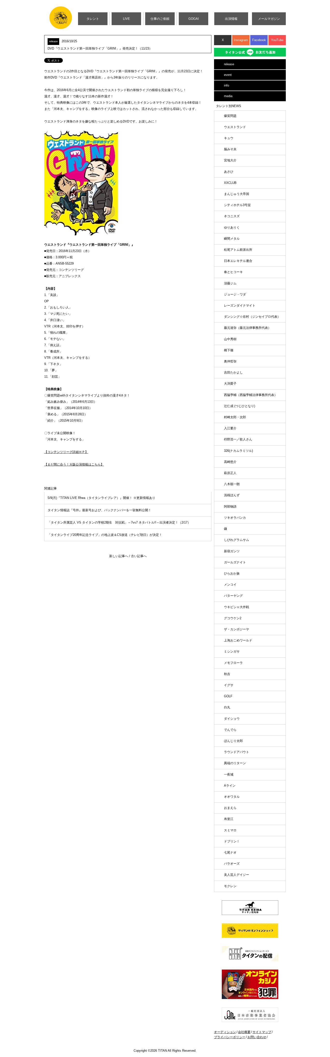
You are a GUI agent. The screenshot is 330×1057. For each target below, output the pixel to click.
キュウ (228, 138)
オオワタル (232, 796)
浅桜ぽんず (232, 495)
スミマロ (230, 830)
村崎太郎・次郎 (235, 417)
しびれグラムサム (236, 540)
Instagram (241, 40)
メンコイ (230, 584)
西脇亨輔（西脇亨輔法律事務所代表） (250, 395)
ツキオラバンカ (235, 517)
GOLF (228, 696)
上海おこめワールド (238, 640)
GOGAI (193, 19)
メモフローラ (233, 663)
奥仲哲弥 (230, 361)
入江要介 (230, 428)
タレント (92, 19)
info (226, 85)
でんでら (230, 730)
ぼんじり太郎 (233, 741)
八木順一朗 (232, 484)
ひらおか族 (232, 573)
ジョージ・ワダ (235, 294)
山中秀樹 (230, 339)
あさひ (228, 171)
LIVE (126, 19)
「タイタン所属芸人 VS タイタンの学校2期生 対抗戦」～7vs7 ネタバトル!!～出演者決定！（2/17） (119, 522)
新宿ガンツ (232, 551)
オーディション (225, 1032)
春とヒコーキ (233, 272)
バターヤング (233, 595)
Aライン (230, 785)
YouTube (277, 40)
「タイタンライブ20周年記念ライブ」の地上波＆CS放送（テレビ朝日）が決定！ (105, 535)
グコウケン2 (232, 618)
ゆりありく (232, 227)
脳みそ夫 (230, 149)
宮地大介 (230, 160)
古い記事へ (139, 556)
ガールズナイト (235, 562)
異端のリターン (235, 763)
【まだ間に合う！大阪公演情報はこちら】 (74, 464)
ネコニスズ (232, 216)
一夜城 (228, 774)
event (228, 75)
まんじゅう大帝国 (236, 194)
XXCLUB (230, 183)
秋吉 (227, 674)
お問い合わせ (256, 1037)
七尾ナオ (230, 852)
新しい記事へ (118, 556)
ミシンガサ (232, 651)
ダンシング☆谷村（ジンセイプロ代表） (252, 316)
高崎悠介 (230, 462)
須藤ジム (230, 283)
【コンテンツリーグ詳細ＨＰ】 (66, 452)
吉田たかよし (233, 372)
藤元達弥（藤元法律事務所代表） (247, 328)
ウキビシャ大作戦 (236, 607)
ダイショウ (232, 718)
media (228, 96)
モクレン (230, 886)
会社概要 (244, 1032)
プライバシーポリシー (229, 1037)
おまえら (230, 808)
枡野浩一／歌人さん (238, 439)
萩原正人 (230, 473)
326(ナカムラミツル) (238, 451)
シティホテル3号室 (237, 205)
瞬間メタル (232, 238)
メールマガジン (269, 19)
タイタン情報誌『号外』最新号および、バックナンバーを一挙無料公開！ (99, 510)
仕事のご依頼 (160, 19)
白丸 (227, 707)
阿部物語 (230, 506)
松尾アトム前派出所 (238, 250)
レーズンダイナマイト (239, 305)
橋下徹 (228, 350)
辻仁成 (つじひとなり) (239, 406)
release (229, 64)
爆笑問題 (230, 116)
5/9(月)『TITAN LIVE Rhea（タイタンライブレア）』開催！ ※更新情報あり (101, 498)
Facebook (259, 40)
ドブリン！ (232, 841)
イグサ (228, 685)
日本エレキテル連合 (238, 261)
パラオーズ (232, 863)
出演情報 (231, 19)
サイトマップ (261, 1032)
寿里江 (228, 819)
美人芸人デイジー (236, 875)
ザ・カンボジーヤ (236, 629)
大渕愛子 (230, 383)
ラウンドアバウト (236, 752)
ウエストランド (235, 127)
